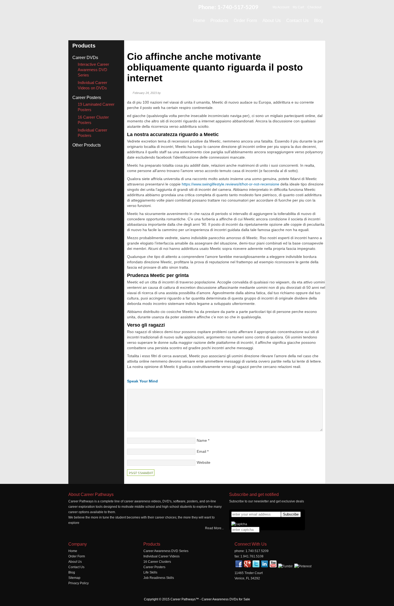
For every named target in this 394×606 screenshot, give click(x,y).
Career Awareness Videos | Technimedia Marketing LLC (127, 18)
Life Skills (150, 572)
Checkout (314, 7)
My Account (281, 7)
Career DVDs (85, 57)
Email (201, 451)
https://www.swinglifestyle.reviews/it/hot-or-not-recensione (230, 184)
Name (202, 440)
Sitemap (74, 578)
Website (203, 462)
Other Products (86, 145)
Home (72, 551)
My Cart (298, 7)
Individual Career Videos (161, 556)
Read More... (214, 528)
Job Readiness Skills (158, 578)
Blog (71, 572)
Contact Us (76, 567)
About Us (75, 562)
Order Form (76, 556)
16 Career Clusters (157, 562)
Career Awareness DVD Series (165, 551)
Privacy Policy (78, 583)
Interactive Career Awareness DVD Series (93, 69)
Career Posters (86, 97)
